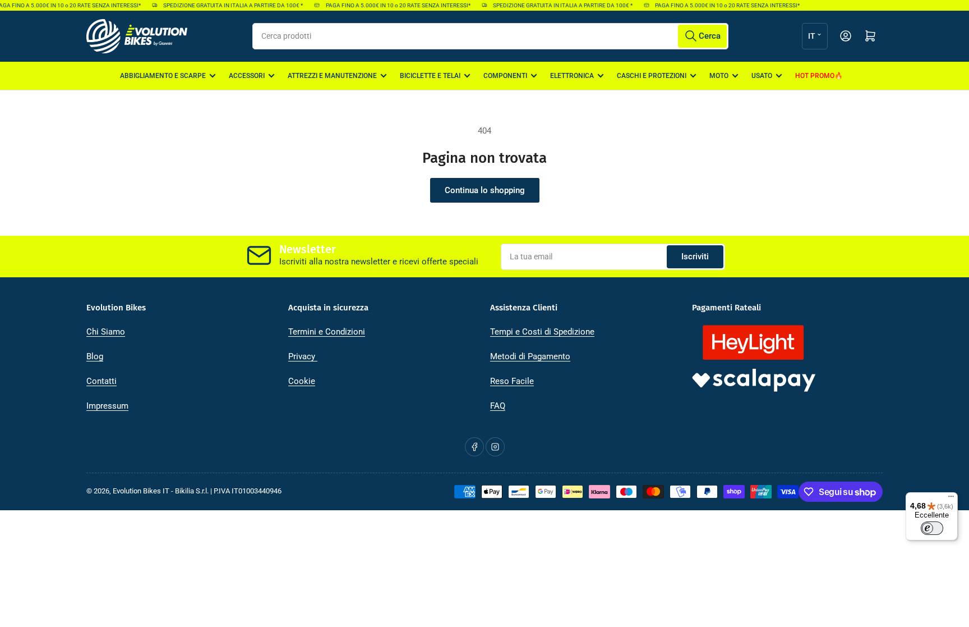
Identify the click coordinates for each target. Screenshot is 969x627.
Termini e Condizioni (326, 332)
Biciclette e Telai (430, 76)
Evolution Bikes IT (141, 491)
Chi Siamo (105, 332)
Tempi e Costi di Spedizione (542, 332)
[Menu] (951, 499)
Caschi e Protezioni (651, 76)
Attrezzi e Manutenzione (332, 76)
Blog (94, 356)
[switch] (932, 528)
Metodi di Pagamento (530, 356)
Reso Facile (512, 381)
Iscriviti (695, 256)
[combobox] (490, 36)
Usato (761, 76)
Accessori (247, 76)
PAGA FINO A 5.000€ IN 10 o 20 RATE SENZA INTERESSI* (393, 5)
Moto (718, 76)
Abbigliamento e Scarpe (163, 76)
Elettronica (572, 76)
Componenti (505, 76)
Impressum (107, 406)
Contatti (101, 381)
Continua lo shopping (485, 190)
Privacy (302, 356)
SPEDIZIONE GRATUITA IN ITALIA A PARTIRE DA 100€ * (228, 5)
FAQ (497, 406)
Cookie (301, 381)
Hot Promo (814, 76)
